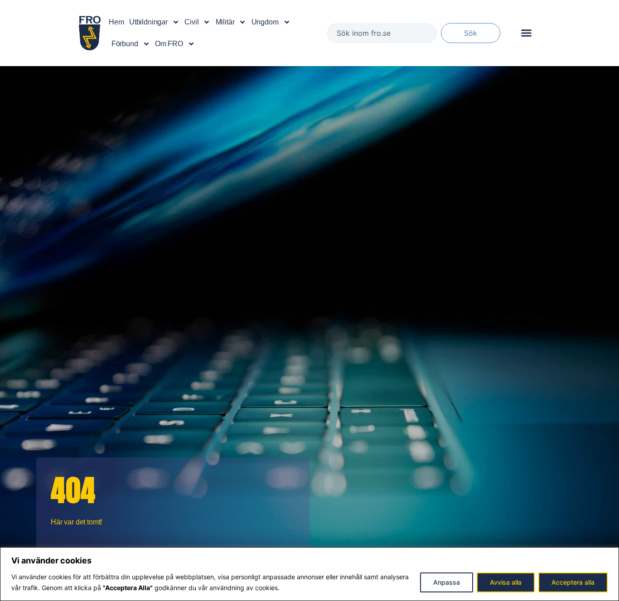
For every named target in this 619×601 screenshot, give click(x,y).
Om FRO (169, 44)
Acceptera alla (573, 582)
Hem (116, 22)
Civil (191, 22)
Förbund (124, 44)
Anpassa (446, 582)
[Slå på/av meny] (526, 32)
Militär (225, 22)
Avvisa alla (506, 582)
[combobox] (382, 33)
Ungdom (265, 22)
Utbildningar (148, 22)
